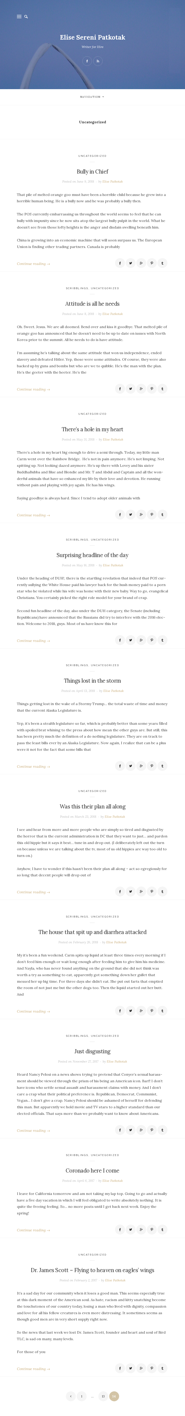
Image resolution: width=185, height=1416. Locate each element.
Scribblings (77, 288)
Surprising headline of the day (92, 555)
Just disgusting (92, 1051)
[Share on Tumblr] (162, 263)
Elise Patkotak (112, 181)
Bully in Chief (92, 171)
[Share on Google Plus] (141, 263)
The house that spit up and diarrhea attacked (92, 932)
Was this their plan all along (93, 806)
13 (103, 1396)
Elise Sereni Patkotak (92, 37)
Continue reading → (33, 263)
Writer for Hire (93, 47)
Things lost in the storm (92, 680)
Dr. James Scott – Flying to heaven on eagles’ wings (92, 1270)
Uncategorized (92, 156)
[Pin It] (152, 263)
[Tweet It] (131, 263)
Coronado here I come (92, 1170)
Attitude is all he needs (92, 303)
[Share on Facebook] (120, 263)
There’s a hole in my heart (92, 429)
